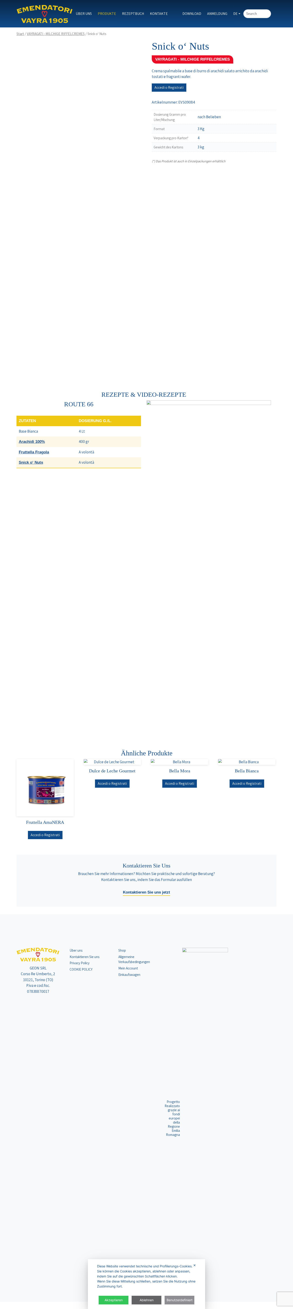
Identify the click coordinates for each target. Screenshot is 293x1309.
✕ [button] (194, 1265)
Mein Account (128, 968)
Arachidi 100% (32, 441)
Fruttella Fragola (34, 452)
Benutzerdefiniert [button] (180, 1300)
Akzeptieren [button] (114, 1300)
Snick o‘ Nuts (31, 462)
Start (20, 33)
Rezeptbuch (133, 13)
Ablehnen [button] (147, 1300)
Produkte (107, 13)
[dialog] (146, 1284)
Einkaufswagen (129, 974)
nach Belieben (209, 116)
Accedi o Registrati (169, 87)
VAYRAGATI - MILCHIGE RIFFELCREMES (56, 33)
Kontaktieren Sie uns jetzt (146, 892)
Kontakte (159, 13)
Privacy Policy (80, 963)
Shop (122, 950)
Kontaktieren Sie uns (84, 956)
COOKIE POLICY (81, 969)
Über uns (84, 13)
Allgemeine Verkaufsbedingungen (134, 959)
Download (191, 13)
